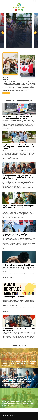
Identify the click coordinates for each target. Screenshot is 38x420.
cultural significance (27, 332)
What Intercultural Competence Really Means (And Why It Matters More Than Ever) (18, 402)
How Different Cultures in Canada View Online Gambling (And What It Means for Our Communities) (18, 177)
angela (12, 365)
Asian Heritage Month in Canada (15, 297)
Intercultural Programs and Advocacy (7, 359)
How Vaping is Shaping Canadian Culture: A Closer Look (18, 329)
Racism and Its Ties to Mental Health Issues (18, 265)
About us (6, 93)
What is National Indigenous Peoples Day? (19, 39)
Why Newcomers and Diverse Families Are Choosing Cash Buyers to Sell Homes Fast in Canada (18, 147)
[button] (2, 32)
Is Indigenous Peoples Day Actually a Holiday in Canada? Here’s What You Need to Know (18, 362)
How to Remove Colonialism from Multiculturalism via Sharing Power (15, 235)
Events (19, 33)
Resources (15, 359)
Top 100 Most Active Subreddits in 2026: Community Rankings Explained (17, 117)
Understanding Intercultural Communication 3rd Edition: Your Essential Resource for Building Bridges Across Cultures (18, 381)
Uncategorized (4, 399)
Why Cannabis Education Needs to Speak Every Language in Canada (18, 206)
